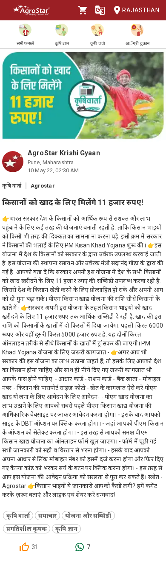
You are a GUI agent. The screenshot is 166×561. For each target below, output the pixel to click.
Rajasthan (140, 10)
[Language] (100, 10)
